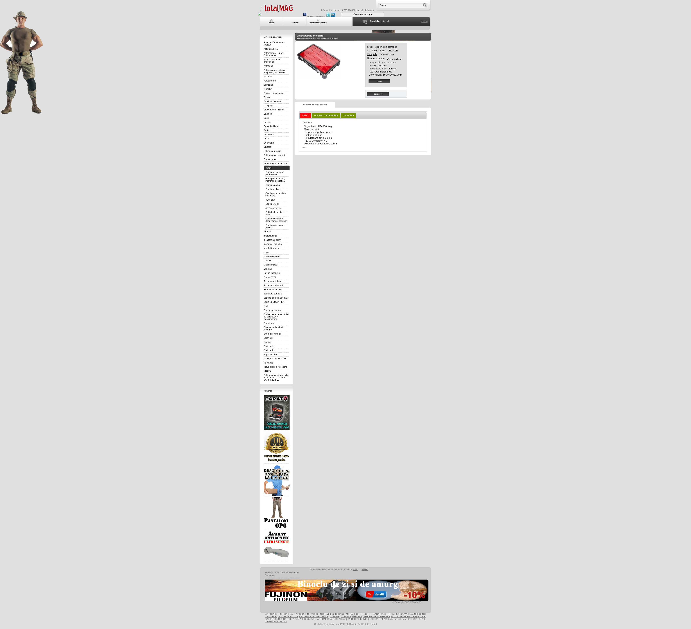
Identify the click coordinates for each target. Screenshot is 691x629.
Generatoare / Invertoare (276, 163)
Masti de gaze (270, 265)
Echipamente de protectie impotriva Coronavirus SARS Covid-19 (276, 377)
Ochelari (268, 269)
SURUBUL (309, 619)
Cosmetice (269, 134)
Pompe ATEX (270, 277)
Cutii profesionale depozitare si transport (276, 219)
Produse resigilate (272, 281)
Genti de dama (272, 185)
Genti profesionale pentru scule (274, 173)
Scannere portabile (273, 293)
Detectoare (269, 143)
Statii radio (269, 350)
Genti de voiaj (272, 204)
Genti (269, 168)
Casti (266, 118)
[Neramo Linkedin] (333, 16)
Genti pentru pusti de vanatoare (275, 194)
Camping (268, 105)
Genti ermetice (272, 189)
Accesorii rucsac (273, 208)
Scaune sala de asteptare (276, 298)
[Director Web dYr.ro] (276, 578)
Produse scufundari (273, 285)
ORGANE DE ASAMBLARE (376, 616)
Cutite (266, 138)
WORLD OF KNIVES (358, 619)
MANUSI (413, 614)
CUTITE (360, 614)
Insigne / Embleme (273, 244)
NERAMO (357, 616)
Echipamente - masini (274, 155)
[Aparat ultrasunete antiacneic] (277, 545)
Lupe (266, 252)
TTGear (267, 371)
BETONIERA (286, 614)
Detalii (379, 81)
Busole (267, 97)
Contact (276, 572)
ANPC (365, 569)
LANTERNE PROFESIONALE (313, 616)
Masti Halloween (272, 256)
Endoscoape (270, 159)
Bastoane (268, 85)
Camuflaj (268, 114)
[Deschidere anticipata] (277, 480)
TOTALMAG (340, 619)
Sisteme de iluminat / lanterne (274, 328)
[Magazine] (293, 578)
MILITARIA (346, 616)
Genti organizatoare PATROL (275, 226)
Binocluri (268, 89)
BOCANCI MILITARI (345, 614)
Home (299, 38)
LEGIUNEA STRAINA (275, 621)
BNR (355, 569)
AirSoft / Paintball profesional (272, 60)
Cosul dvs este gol (379, 21)
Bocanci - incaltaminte (274, 93)
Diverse (267, 147)
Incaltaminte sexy (272, 240)
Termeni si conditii (290, 572)
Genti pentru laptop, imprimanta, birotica (275, 179)
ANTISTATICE (272, 614)
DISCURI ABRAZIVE (398, 614)
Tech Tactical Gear (397, 619)
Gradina (268, 231)
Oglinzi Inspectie (272, 273)
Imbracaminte (270, 236)
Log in (424, 21)
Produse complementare (326, 115)
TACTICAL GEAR (324, 619)
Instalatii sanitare (272, 248)
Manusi (267, 260)
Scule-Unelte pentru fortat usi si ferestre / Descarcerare (276, 316)
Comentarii (348, 115)
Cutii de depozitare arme (274, 213)
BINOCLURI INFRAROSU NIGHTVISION (314, 614)
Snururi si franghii (272, 334)
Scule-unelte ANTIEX (274, 302)
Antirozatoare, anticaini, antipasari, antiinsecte (275, 71)
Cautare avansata (362, 14)
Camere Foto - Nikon (274, 109)
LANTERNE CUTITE (288, 616)
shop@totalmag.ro (365, 10)
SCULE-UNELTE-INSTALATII (289, 619)
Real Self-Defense (273, 289)
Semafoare (269, 323)
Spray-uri (268, 338)
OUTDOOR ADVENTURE (403, 616)
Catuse (267, 122)
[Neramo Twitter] (328, 16)
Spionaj (267, 342)
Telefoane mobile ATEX (275, 358)
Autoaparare (270, 81)
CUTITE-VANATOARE (376, 614)
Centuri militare (271, 126)
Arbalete (268, 76)
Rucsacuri (270, 200)
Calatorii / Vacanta (272, 101)
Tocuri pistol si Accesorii (275, 367)
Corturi (267, 130)
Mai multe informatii (315, 104)
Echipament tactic (272, 151)
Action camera (271, 49)
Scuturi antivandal (272, 310)
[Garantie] (277, 447)
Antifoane (268, 66)
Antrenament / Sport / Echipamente (274, 54)
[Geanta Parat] (277, 412)
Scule (266, 306)
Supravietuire (270, 354)
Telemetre (268, 363)
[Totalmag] (278, 11)
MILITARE (334, 616)
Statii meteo (269, 346)
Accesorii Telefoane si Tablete (274, 43)
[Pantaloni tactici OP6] (277, 512)
